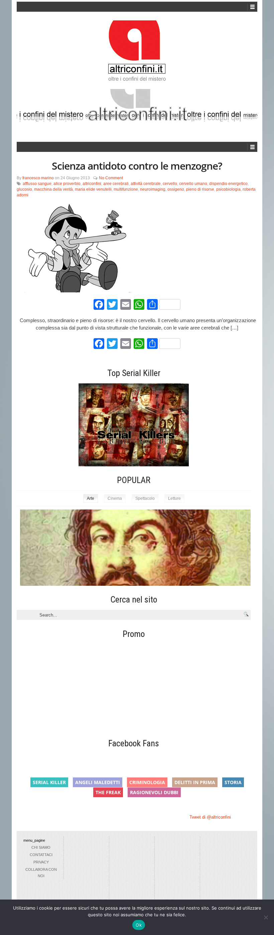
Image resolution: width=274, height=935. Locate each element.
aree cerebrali (116, 183)
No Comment (111, 178)
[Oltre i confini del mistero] (137, 53)
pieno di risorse (200, 189)
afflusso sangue (37, 183)
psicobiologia (228, 189)
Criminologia (147, 782)
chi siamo (40, 847)
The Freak (108, 792)
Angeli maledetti (97, 782)
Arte (90, 498)
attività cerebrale (146, 183)
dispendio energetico (228, 183)
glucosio (24, 189)
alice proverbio (67, 183)
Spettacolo (145, 498)
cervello (170, 183)
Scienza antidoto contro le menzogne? (137, 166)
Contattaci (41, 855)
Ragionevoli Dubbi (154, 792)
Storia (233, 782)
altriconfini (92, 183)
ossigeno (175, 189)
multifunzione (126, 189)
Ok (139, 925)
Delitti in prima (194, 782)
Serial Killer (49, 782)
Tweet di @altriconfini (210, 817)
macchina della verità (53, 189)
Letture (174, 498)
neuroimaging (152, 189)
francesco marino (38, 178)
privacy (41, 862)
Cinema (115, 498)
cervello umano (193, 183)
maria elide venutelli (93, 189)
